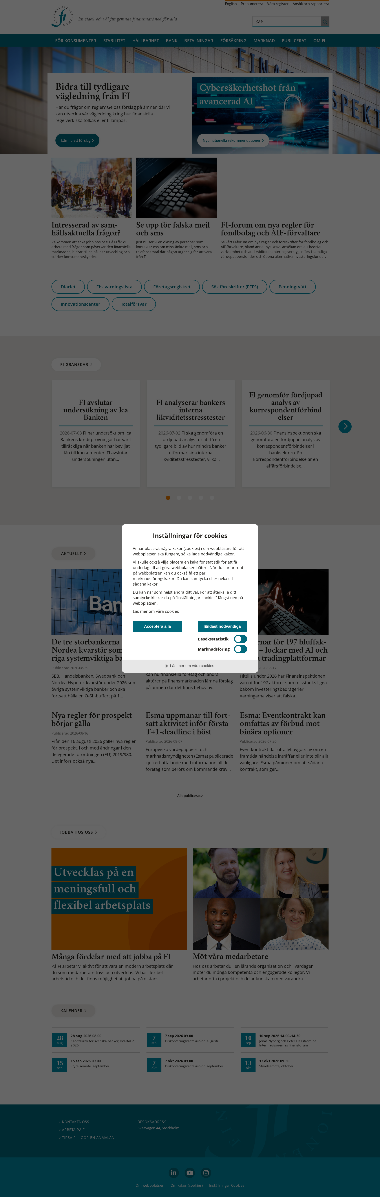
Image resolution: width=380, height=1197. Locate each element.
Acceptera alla (157, 626)
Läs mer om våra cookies (156, 611)
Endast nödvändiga (222, 626)
